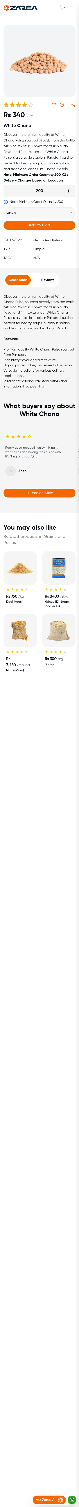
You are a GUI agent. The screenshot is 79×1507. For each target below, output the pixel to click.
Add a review (42, 493)
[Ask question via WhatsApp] (62, 105)
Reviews (47, 280)
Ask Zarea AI (45, 1500)
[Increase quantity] (68, 191)
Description (18, 280)
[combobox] (39, 212)
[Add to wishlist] (54, 105)
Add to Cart (39, 225)
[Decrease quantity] (10, 191)
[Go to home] (21, 8)
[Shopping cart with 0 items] (62, 8)
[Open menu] (71, 8)
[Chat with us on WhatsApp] (72, 1500)
